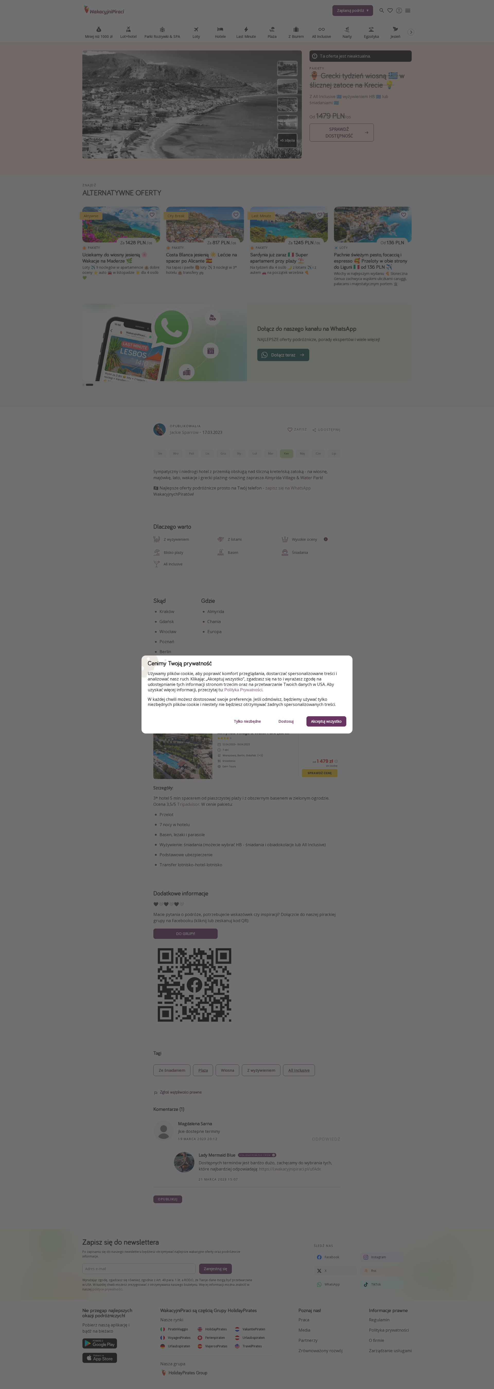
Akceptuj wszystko (326, 721)
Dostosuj (286, 721)
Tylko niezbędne (247, 721)
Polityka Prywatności (243, 690)
